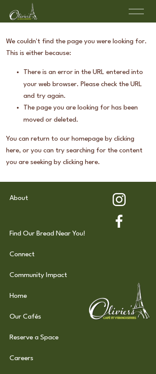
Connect (22, 254)
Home (18, 296)
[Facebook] (119, 221)
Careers (21, 358)
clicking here (80, 162)
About (19, 198)
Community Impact (38, 275)
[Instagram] (119, 199)
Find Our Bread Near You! (47, 233)
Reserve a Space (34, 337)
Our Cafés (25, 316)
